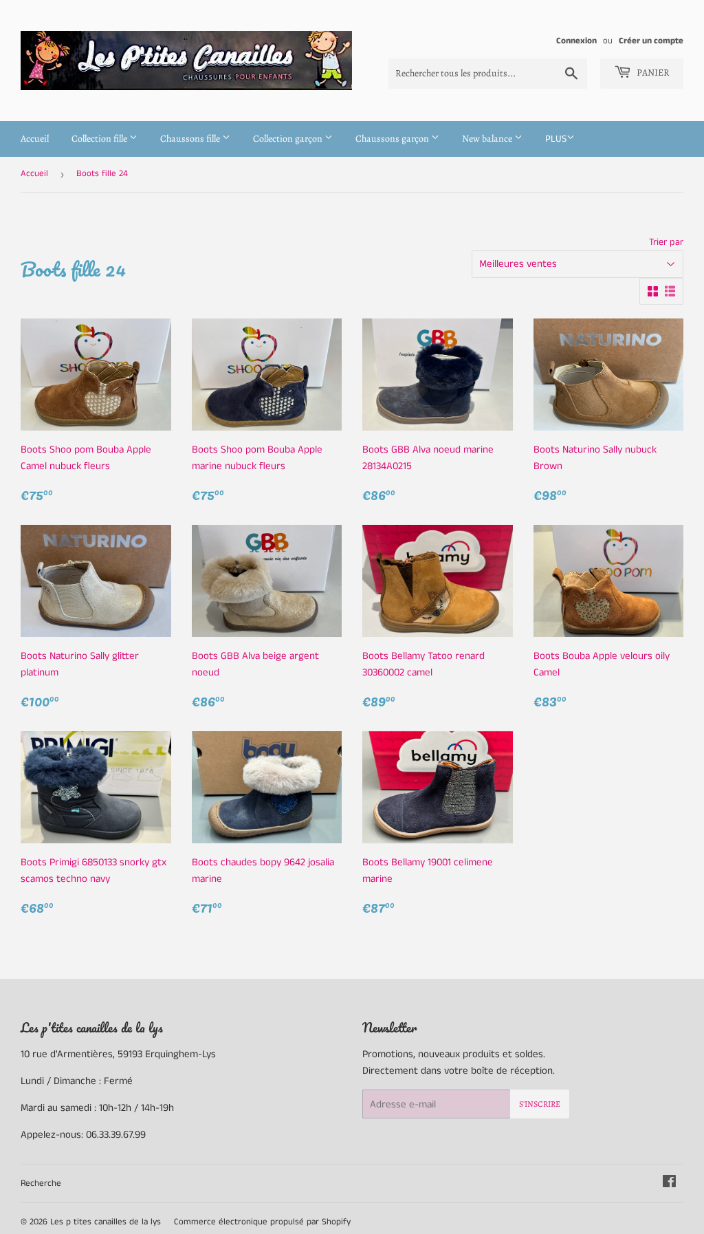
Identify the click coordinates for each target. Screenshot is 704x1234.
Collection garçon (288, 138)
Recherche (41, 1183)
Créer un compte (651, 40)
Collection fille (100, 138)
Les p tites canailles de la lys (105, 1221)
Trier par (666, 242)
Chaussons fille (191, 138)
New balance (488, 138)
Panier (652, 72)
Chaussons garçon (393, 138)
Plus (555, 139)
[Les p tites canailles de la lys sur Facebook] (669, 1183)
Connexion (576, 40)
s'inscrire (539, 1103)
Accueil (35, 138)
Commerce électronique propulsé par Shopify (262, 1221)
